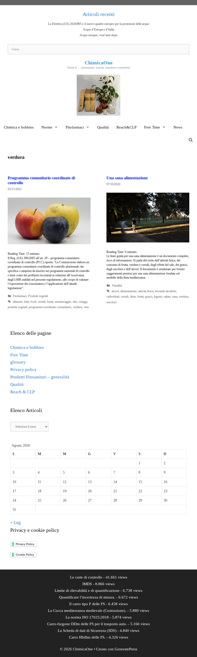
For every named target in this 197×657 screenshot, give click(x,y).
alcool (115, 291)
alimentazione (128, 291)
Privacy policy (23, 369)
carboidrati (112, 296)
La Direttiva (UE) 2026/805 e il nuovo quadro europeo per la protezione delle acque (98, 24)
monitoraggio (63, 301)
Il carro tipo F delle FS (87, 604)
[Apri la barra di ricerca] (190, 140)
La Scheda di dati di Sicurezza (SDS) (87, 631)
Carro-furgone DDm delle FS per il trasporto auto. (87, 624)
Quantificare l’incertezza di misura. (87, 597)
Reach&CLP (126, 127)
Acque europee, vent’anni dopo (98, 35)
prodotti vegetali (17, 307)
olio (75, 301)
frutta (50, 301)
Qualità (103, 127)
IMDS (87, 584)
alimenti (17, 301)
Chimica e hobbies (19, 127)
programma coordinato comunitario (50, 307)
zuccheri (111, 302)
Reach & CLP (22, 391)
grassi (148, 296)
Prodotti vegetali (38, 296)
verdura (77, 307)
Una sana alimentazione (127, 178)
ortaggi (83, 301)
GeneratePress (126, 649)
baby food (30, 301)
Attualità (117, 285)
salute (167, 296)
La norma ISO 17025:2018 (87, 617)
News (177, 127)
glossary (18, 362)
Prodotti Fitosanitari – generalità (39, 377)
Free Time (152, 127)
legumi (158, 296)
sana (175, 296)
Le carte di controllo (86, 577)
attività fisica (145, 291)
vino (86, 307)
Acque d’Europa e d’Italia (98, 29)
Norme (46, 127)
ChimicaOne (99, 62)
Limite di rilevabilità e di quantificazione (87, 591)
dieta (133, 296)
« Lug (15, 522)
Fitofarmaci (75, 127)
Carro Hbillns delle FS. (87, 637)
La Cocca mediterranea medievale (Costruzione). (87, 611)
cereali (41, 301)
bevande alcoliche (165, 291)
